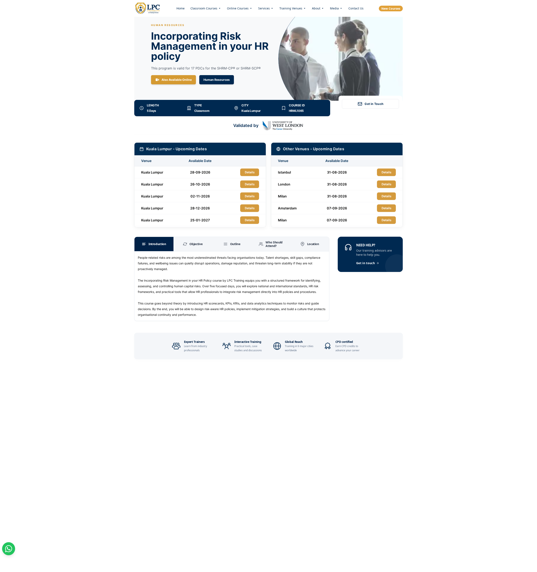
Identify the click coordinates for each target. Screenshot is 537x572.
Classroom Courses (203, 8)
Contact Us (356, 8)
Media (334, 8)
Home (180, 8)
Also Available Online (177, 79)
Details (250, 172)
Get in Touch (374, 104)
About (316, 8)
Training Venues (290, 8)
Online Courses (238, 8)
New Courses (390, 8)
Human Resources (216, 79)
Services (264, 8)
